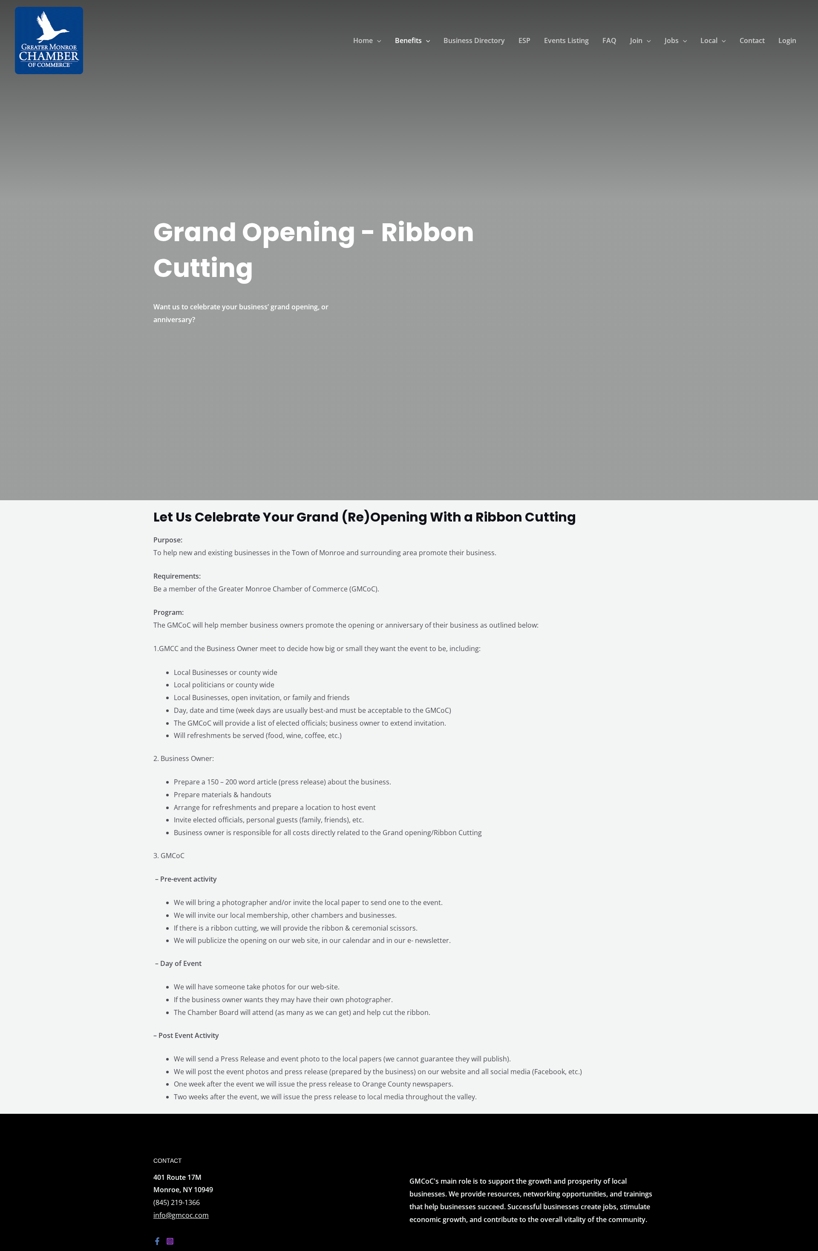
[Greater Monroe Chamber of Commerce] (49, 39)
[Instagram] (170, 1241)
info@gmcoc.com (181, 1215)
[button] (377, 40)
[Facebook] (157, 1241)
